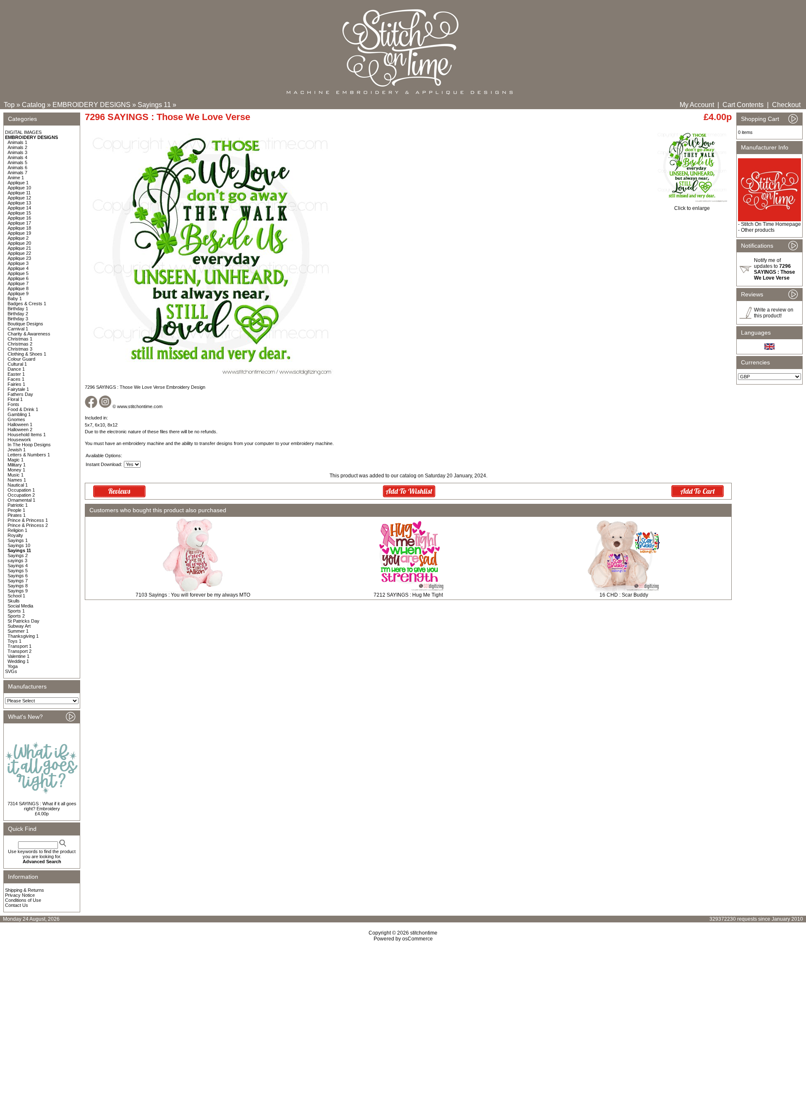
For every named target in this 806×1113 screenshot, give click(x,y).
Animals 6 (17, 167)
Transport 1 (19, 646)
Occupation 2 (21, 495)
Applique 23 (19, 258)
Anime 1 (16, 177)
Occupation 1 (21, 489)
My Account (697, 104)
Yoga (13, 666)
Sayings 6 (18, 575)
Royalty (15, 535)
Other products (758, 230)
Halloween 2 (20, 429)
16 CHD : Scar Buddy (623, 595)
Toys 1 (14, 641)
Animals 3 (17, 152)
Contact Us (16, 905)
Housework (19, 439)
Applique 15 (19, 212)
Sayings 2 (18, 555)
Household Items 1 (27, 434)
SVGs (11, 671)
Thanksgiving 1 (23, 636)
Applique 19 (19, 233)
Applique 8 (18, 288)
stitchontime (423, 933)
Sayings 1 (18, 540)
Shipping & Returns (24, 890)
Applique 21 (19, 248)
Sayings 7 (18, 580)
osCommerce (417, 939)
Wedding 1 (18, 661)
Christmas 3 (20, 348)
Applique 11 (19, 192)
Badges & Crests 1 (27, 303)
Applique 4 (18, 268)
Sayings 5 (18, 570)
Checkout (786, 104)
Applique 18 (19, 227)
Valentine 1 (18, 656)
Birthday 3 (18, 318)
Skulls (14, 600)
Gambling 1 (19, 414)
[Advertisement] (403, 1014)
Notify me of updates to (774, 269)
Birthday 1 (18, 308)
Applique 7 (18, 283)
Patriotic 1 (18, 505)
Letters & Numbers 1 (29, 454)
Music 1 (16, 474)
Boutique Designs (25, 323)
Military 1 (17, 464)
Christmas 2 (20, 343)
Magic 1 (16, 459)
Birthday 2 (18, 313)
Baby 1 (15, 298)
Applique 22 (19, 253)
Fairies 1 (16, 384)
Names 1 (17, 479)
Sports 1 (16, 610)
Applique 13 (19, 202)
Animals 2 (17, 147)
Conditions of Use (23, 900)
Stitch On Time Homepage (771, 224)
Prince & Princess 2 (28, 525)
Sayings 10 (19, 545)
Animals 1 (17, 142)
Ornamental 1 (21, 500)
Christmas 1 (20, 338)
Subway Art (19, 626)
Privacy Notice (20, 895)
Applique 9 (18, 293)
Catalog (33, 104)
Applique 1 (18, 182)
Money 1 (16, 469)
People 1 (16, 510)
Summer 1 (18, 631)
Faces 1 (16, 379)
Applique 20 (19, 243)
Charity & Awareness (29, 333)
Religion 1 (17, 530)
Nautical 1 (18, 484)
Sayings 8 (18, 585)
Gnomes (16, 419)
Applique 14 (19, 207)
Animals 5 (17, 162)
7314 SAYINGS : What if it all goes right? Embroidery (42, 806)
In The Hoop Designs (29, 444)
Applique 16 (19, 217)
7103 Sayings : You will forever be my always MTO (193, 595)
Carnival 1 (18, 328)
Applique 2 (18, 238)
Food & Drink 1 (23, 409)
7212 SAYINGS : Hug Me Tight (408, 595)
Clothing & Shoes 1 (27, 353)
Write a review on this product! (773, 313)
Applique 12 (19, 197)
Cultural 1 (17, 364)
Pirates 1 (17, 515)
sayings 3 (17, 560)
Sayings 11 (154, 104)
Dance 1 (16, 369)
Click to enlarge (692, 208)
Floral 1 (15, 399)
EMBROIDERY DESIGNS (91, 104)
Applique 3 (18, 263)
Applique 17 (19, 222)
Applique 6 (18, 278)
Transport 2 (19, 651)
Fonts (13, 404)
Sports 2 (16, 615)
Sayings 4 (18, 565)
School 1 (16, 595)
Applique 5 (18, 273)
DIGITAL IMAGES (23, 132)
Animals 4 (17, 157)
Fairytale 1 (18, 389)
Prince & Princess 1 (28, 520)
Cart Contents (743, 104)
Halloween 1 (20, 424)
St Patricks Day (23, 620)
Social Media (20, 605)
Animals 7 (17, 172)
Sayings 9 (18, 590)
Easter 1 (16, 374)
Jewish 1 (17, 449)
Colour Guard (21, 358)
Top (9, 104)
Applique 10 (19, 187)
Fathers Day (20, 394)
